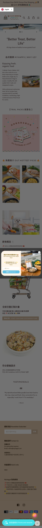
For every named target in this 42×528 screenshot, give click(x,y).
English (7, 9)
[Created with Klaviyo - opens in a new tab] (21, 276)
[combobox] (6, 9)
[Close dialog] (39, 252)
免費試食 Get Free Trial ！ (11, 271)
